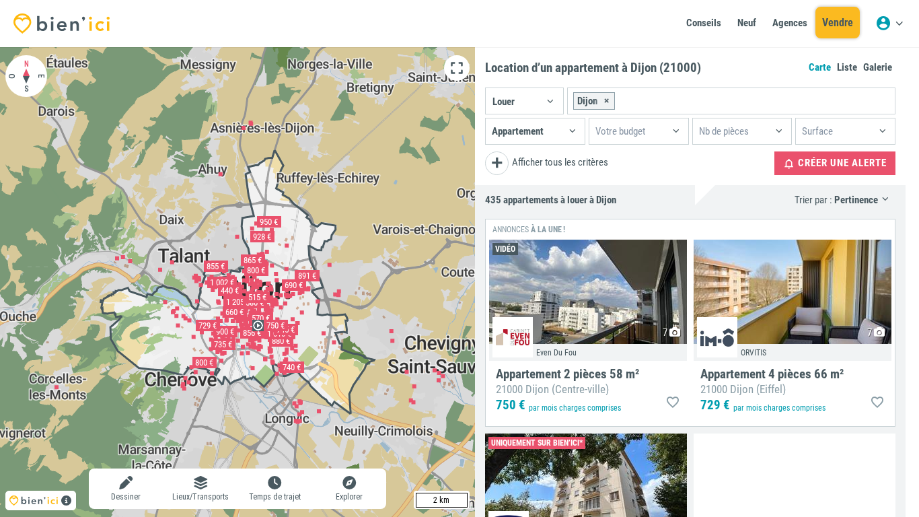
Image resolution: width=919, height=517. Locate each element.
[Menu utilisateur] (889, 23)
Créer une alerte (841, 163)
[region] (237, 282)
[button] (524, 101)
